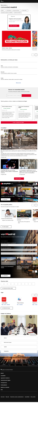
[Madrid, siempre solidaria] (16, 41)
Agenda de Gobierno (17, 12)
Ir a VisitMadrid (5, 275)
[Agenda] (35, 346)
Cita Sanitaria (9, 10)
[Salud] (19, 65)
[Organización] (35, 351)
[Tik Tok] (20, 393)
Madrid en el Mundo (5, 387)
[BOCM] (35, 338)
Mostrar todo (18, 82)
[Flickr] (23, 393)
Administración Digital (5, 380)
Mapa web (7, 396)
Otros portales (33, 396)
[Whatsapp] (17, 393)
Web (2, 304)
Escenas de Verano (16, 10)
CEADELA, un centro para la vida (7, 196)
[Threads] (29, 393)
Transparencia (4, 382)
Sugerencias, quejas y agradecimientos (17, 396)
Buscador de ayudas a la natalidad (6, 12)
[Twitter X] (8, 393)
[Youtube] (11, 393)
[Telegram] (26, 393)
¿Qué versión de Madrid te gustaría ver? (8, 243)
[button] (14, 26)
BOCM (2, 10)
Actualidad (3, 375)
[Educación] (19, 71)
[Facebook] (2, 393)
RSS (2, 389)
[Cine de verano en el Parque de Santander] (24, 216)
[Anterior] (33, 55)
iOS (5, 304)
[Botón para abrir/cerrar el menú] (36, 1)
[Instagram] (5, 393)
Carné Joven (24, 10)
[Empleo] (19, 78)
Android (8, 304)
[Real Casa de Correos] (35, 342)
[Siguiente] (36, 55)
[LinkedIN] (14, 393)
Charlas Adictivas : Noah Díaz (23, 196)
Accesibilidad (27, 396)
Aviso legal (3, 396)
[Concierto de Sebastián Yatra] (8, 215)
